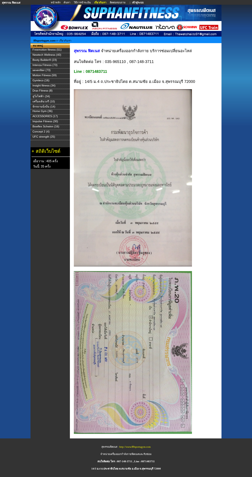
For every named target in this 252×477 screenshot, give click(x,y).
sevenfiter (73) (41, 70)
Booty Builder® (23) (44, 59)
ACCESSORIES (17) (45, 116)
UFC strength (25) (43, 136)
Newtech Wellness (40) (46, 54)
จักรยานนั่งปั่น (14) (43, 106)
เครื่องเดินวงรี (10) (43, 101)
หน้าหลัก (56, 2)
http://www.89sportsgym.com (135, 446)
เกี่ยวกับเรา (100, 2)
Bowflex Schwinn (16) (45, 126)
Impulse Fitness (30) (45, 121)
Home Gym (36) (42, 111)
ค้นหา (67, 2)
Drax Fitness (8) (42, 90)
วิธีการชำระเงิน (82, 2)
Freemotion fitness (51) (47, 49)
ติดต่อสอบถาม (118, 2)
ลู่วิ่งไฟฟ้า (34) (41, 96)
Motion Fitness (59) (44, 75)
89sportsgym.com (44, 40)
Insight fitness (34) (44, 85)
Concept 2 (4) (41, 131)
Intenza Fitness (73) (44, 65)
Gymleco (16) (40, 80)
